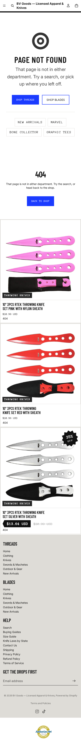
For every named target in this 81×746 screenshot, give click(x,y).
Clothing (8, 555)
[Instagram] (37, 711)
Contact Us (10, 645)
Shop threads (25, 99)
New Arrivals (11, 573)
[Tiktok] (44, 711)
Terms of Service (13, 663)
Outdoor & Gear (12, 568)
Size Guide (9, 636)
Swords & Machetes (15, 564)
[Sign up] (74, 681)
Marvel (57, 122)
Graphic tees (59, 132)
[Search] (12, 6)
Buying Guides (12, 632)
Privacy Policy (11, 654)
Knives (7, 560)
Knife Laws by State (15, 640)
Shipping (8, 649)
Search (7, 627)
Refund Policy (11, 658)
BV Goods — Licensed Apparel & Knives (34, 695)
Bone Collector (24, 132)
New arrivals (30, 122)
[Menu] (4, 5)
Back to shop (40, 201)
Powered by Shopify (66, 695)
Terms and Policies (41, 703)
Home (6, 551)
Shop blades (56, 99)
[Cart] (76, 6)
